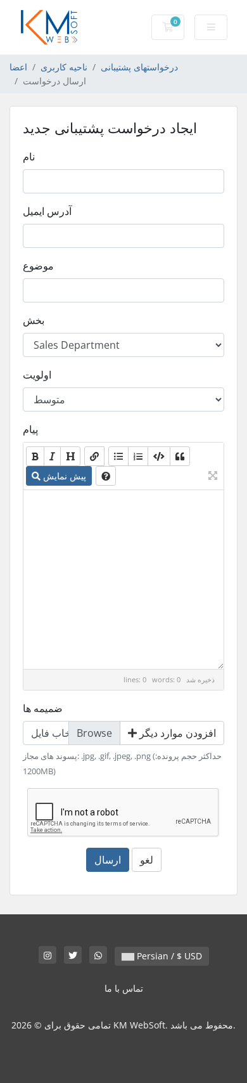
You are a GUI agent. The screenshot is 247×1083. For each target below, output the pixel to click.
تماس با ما (123, 988)
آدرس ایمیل (47, 211)
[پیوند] (94, 456)
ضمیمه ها (43, 708)
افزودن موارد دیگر (176, 733)
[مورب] (52, 456)
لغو (146, 860)
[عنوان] (70, 456)
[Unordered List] (118, 456)
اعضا (18, 67)
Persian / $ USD (168, 956)
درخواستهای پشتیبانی (139, 67)
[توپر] (35, 456)
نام (29, 157)
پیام (30, 429)
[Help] (106, 476)
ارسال (107, 860)
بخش (33, 320)
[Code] (159, 456)
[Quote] (180, 456)
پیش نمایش (63, 476)
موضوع (38, 266)
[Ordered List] (138, 456)
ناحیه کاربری (64, 67)
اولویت (37, 375)
